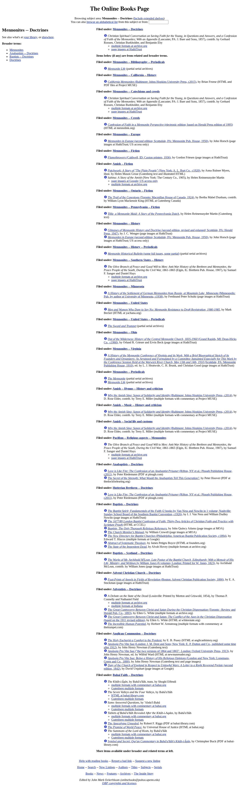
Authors (123, 767)
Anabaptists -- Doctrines (24, 53)
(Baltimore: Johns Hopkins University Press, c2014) (170, 395)
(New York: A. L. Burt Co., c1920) (154, 170)
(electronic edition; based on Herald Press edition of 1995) (170, 124)
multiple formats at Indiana (127, 606)
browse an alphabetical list (102, 21)
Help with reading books (93, 760)
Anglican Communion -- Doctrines (134, 633)
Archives (125, 773)
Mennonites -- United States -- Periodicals (139, 319)
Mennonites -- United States (130, 302)
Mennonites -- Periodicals (129, 371)
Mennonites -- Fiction (126, 150)
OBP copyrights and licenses (119, 783)
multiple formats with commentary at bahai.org (138, 685)
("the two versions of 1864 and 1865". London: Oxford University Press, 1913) (168, 651)
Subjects (146, 767)
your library (30, 37)
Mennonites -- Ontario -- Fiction (133, 190)
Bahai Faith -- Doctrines (128, 675)
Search (92, 767)
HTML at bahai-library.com (127, 695)
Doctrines (15, 60)
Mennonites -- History (126, 223)
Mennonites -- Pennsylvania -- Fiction (136, 207)
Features (112, 773)
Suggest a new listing (147, 760)
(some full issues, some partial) (143, 253)
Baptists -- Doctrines (22, 56)
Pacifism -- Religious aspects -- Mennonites (139, 437)
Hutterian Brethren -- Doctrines (133, 487)
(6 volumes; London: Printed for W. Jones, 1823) (169, 561)
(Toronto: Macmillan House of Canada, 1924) (151, 197)
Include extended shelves (149, 18)
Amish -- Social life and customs (133, 421)
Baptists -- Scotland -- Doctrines (133, 553)
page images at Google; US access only (134, 181)
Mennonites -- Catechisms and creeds (136, 91)
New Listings (107, 767)
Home (80, 767)
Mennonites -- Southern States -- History (138, 260)
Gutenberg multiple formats (127, 688)
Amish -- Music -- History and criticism (137, 405)
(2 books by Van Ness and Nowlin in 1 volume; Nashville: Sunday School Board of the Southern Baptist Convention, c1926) (167, 512)
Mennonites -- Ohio (125, 332)
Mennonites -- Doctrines (128, 29)
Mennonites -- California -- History (134, 75)
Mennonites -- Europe (126, 134)
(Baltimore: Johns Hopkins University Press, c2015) (152, 81)
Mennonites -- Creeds (126, 117)
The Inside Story (143, 773)
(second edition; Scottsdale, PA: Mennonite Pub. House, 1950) (158, 141)
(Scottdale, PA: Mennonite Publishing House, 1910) (170, 360)
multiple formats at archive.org (129, 46)
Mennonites (16, 49)
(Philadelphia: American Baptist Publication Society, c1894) (167, 535)
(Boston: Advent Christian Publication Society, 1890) (166, 579)
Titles (134, 767)
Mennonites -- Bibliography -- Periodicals (139, 62)
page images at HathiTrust (126, 49)
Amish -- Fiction (123, 163)
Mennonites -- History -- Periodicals (135, 246)
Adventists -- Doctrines (127, 589)
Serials (158, 767)
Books (89, 773)
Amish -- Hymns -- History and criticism (138, 388)
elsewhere (48, 37)
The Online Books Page (119, 8)
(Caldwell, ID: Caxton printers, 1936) (139, 157)
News (100, 773)
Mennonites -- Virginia (127, 348)
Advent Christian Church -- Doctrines (137, 572)
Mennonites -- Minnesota (128, 286)
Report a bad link (121, 760)
